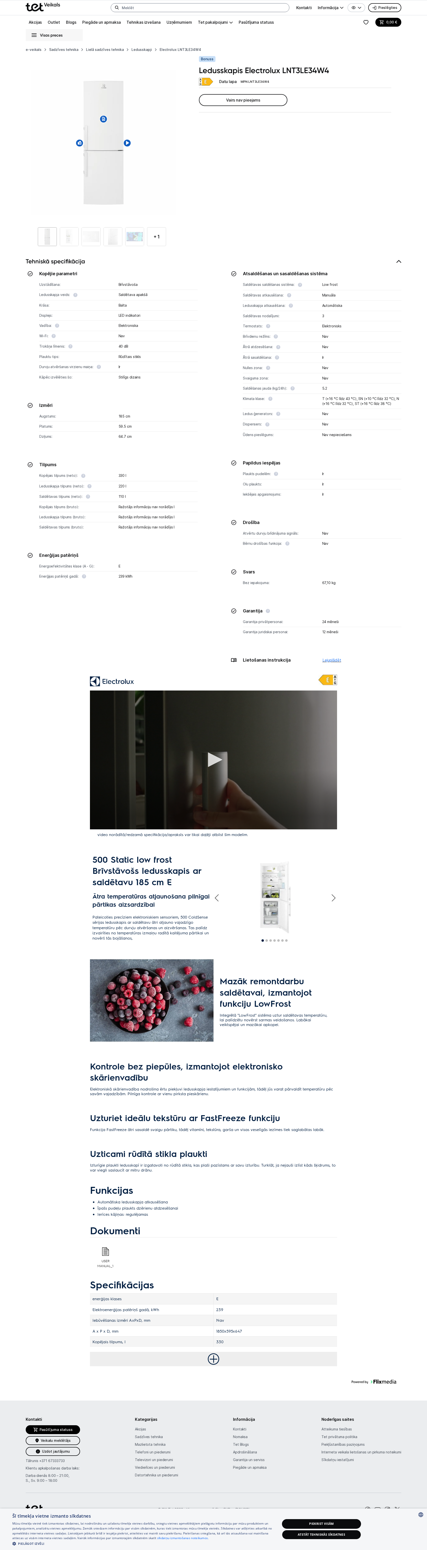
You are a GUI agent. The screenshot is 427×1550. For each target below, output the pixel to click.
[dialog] (213, 1529)
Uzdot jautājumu (56, 1451)
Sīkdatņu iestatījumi (337, 1460)
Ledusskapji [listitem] (141, 49)
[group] (330, 7)
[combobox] (420, 1514)
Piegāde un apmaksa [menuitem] (101, 22)
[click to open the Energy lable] (328, 680)
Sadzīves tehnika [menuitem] (149, 1437)
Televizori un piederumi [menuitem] (154, 1460)
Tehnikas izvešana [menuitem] (143, 22)
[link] (206, 82)
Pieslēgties (387, 7)
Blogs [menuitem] (71, 22)
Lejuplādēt (331, 660)
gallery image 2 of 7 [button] (266, 940)
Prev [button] (217, 897)
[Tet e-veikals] (43, 7)
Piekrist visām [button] (321, 1524)
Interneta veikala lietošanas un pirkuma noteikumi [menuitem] (361, 1452)
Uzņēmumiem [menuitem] (179, 22)
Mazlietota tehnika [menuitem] (150, 1444)
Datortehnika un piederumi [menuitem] (156, 1475)
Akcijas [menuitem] (35, 22)
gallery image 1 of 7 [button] (262, 940)
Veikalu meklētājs (56, 1440)
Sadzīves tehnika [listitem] (63, 49)
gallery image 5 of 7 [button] (278, 940)
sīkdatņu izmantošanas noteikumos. (183, 1538)
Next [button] (333, 897)
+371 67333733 (52, 1461)
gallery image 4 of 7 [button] (274, 940)
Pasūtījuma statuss (256, 22)
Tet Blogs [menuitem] (241, 1444)
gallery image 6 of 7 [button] (282, 940)
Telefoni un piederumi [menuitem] (153, 1452)
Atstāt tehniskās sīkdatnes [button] (321, 1534)
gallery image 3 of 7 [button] (270, 940)
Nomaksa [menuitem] (240, 1437)
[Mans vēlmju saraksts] (366, 22)
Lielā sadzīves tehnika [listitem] (105, 49)
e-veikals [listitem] (34, 49)
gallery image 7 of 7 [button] (286, 940)
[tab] (213, 463)
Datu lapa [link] (228, 81)
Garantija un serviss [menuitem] (249, 1460)
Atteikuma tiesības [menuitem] (336, 1429)
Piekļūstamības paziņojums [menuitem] (343, 1444)
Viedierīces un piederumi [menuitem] (155, 1467)
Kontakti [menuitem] (304, 7)
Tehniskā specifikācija (55, 261)
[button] (356, 7)
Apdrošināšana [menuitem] (245, 1452)
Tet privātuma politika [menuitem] (339, 1437)
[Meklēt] (117, 7)
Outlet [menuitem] (54, 22)
